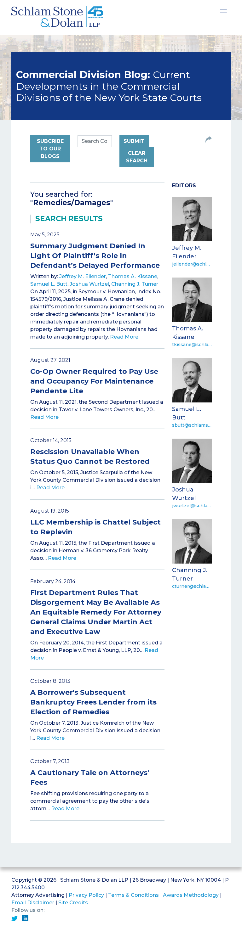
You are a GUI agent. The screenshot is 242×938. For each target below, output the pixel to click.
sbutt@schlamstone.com (192, 425)
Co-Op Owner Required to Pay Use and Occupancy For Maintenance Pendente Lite (94, 381)
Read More (124, 337)
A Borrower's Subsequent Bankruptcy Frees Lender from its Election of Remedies (93, 702)
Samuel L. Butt (48, 284)
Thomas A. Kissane (132, 276)
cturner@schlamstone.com (192, 586)
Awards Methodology (191, 895)
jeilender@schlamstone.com (192, 264)
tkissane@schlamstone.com (192, 344)
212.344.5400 (28, 887)
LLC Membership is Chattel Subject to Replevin (95, 527)
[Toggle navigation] (223, 10)
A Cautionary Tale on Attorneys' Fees (89, 777)
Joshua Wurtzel (89, 284)
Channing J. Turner (134, 284)
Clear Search (136, 157)
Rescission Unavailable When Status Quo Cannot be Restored (90, 456)
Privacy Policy (86, 895)
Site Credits (73, 903)
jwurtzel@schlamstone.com (192, 505)
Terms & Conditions (133, 895)
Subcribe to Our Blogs (50, 148)
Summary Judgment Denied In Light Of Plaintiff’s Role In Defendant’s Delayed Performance (95, 256)
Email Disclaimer (32, 903)
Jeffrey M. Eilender (82, 276)
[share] (208, 140)
